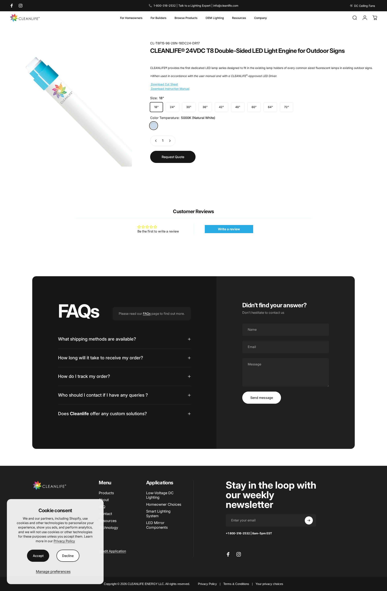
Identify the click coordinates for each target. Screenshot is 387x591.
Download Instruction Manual (169, 88)
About (104, 500)
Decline (68, 556)
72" (286, 107)
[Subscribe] (309, 520)
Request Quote (173, 157)
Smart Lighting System (158, 513)
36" (205, 107)
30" (188, 107)
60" (254, 107)
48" (237, 107)
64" (270, 107)
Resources (108, 521)
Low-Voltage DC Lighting (160, 495)
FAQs (147, 314)
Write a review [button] (229, 229)
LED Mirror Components (157, 525)
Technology (108, 527)
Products (106, 493)
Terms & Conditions (236, 584)
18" (156, 107)
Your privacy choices (269, 584)
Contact (105, 514)
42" (221, 107)
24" (172, 107)
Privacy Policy (64, 541)
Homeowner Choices (163, 504)
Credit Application (112, 551)
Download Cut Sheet (164, 84)
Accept (38, 556)
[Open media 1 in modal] (71, 104)
